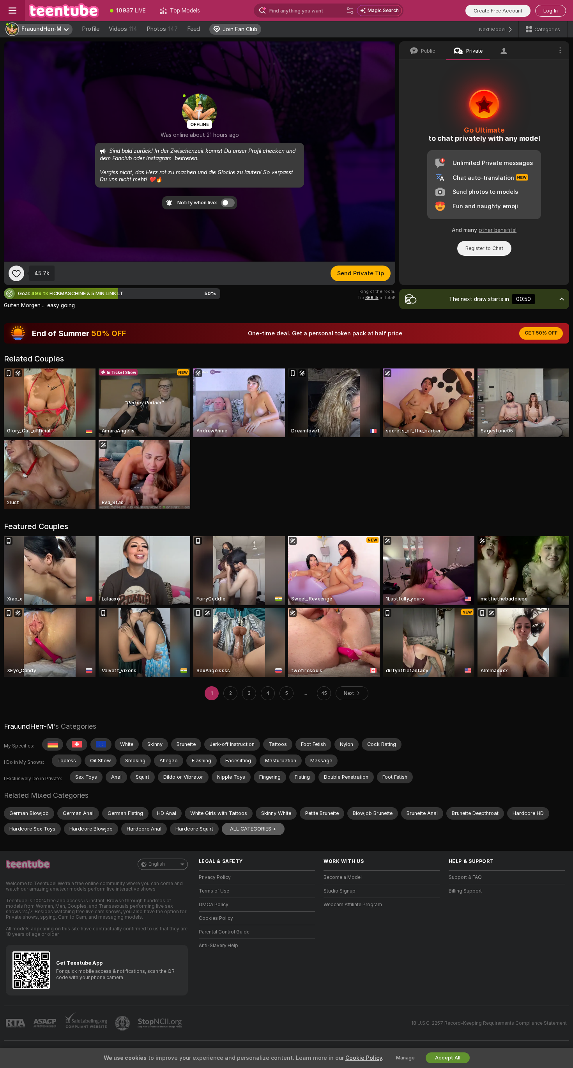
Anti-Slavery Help (218, 945)
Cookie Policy (363, 1058)
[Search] (350, 10)
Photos (162, 28)
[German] (52, 744)
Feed (193, 28)
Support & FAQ (465, 877)
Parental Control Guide (224, 932)
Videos (123, 28)
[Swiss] (76, 744)
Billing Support (465, 891)
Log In (550, 11)
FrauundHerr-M (28, 726)
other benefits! (497, 230)
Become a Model (343, 877)
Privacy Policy (215, 877)
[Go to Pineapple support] (123, 1023)
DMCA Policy (213, 904)
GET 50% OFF (541, 333)
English (157, 864)
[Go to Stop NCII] (161, 1023)
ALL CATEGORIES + (253, 829)
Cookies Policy (216, 918)
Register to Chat (484, 248)
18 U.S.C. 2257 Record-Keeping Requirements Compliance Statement (489, 1023)
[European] (100, 744)
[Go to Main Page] (64, 10)
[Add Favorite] (16, 273)
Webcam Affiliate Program (353, 904)
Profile (90, 28)
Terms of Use (214, 891)
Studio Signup (339, 891)
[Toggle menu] (12, 10)
